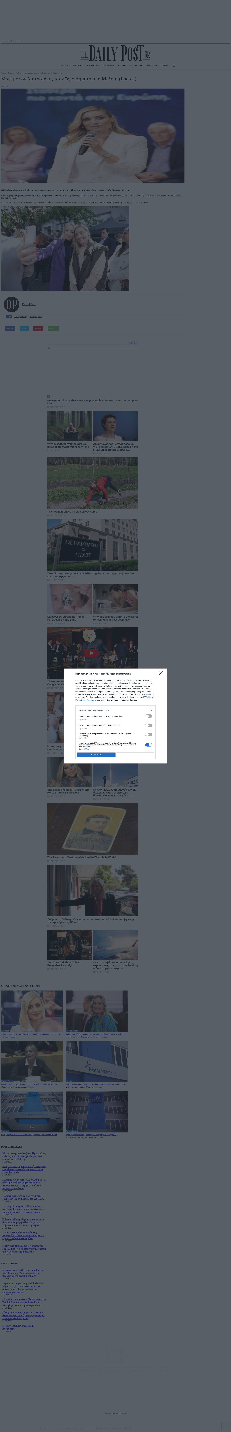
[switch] (148, 716)
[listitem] (115, 710)
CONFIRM (96, 755)
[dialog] (115, 716)
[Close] (161, 674)
